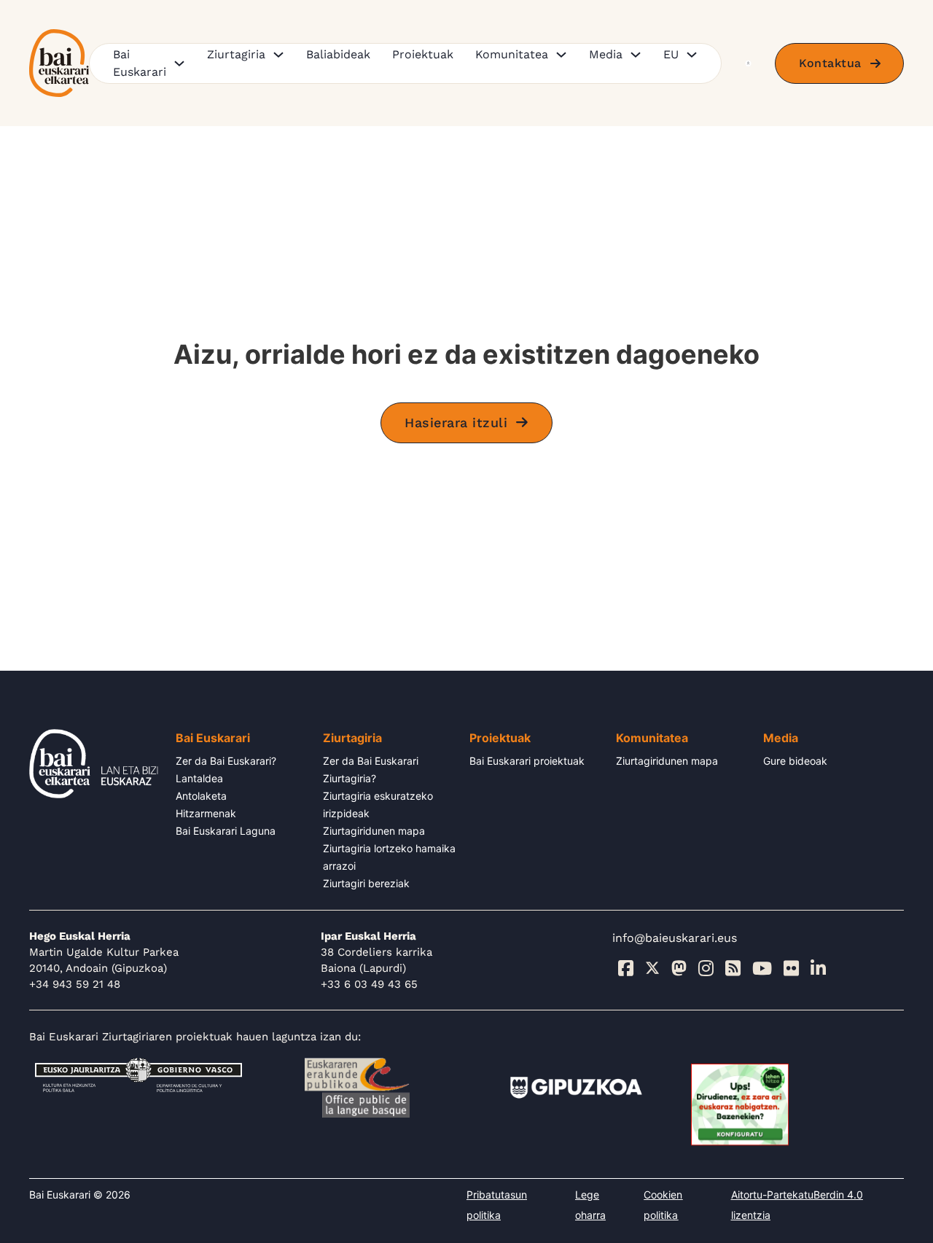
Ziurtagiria (236, 54)
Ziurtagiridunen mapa (374, 831)
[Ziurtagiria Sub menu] (278, 55)
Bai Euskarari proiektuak (527, 761)
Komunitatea (511, 54)
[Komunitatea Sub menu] (561, 55)
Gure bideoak (795, 761)
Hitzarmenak (206, 813)
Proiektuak (422, 54)
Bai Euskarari (139, 63)
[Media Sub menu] (635, 55)
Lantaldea (199, 778)
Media (605, 54)
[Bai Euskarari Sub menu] (179, 63)
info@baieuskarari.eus (674, 938)
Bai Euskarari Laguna (226, 831)
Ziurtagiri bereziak (366, 883)
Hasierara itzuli (456, 422)
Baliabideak (338, 54)
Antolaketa (201, 796)
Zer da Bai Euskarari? (226, 761)
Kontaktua (830, 63)
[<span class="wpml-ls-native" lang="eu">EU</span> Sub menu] (692, 55)
